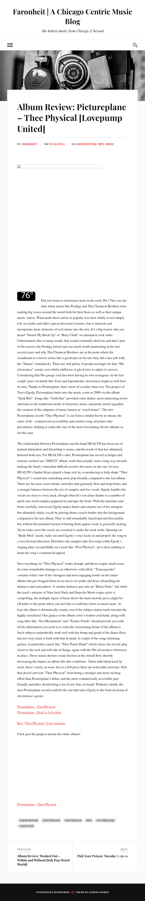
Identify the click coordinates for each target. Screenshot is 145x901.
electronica (73, 820)
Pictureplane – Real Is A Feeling (39, 712)
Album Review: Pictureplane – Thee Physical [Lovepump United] (71, 117)
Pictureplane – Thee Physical (36, 804)
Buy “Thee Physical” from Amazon (41, 723)
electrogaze (51, 820)
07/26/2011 (57, 144)
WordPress (62, 892)
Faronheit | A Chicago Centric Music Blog (72, 16)
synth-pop (26, 826)
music (110, 144)
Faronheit (29, 144)
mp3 (101, 144)
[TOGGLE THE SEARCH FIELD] (135, 45)
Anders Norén (99, 892)
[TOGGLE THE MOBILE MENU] (10, 45)
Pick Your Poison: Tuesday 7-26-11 (102, 856)
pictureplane (105, 820)
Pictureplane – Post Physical (36, 706)
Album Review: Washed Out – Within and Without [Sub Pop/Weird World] (43, 860)
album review (86, 144)
